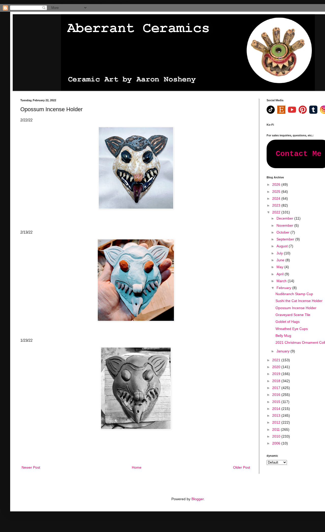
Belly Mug (283, 336)
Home (136, 467)
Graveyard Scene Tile (292, 315)
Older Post (241, 467)
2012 (276, 422)
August (283, 246)
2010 (276, 436)
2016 (276, 395)
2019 (276, 374)
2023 (276, 205)
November (285, 225)
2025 (276, 192)
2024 (276, 198)
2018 (276, 381)
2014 (276, 409)
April (281, 274)
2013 (276, 415)
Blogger (197, 499)
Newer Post (31, 467)
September (286, 239)
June (281, 260)
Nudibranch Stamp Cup (294, 294)
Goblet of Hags (287, 322)
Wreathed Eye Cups (291, 329)
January (283, 351)
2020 (276, 367)
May (280, 267)
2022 (276, 212)
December (285, 218)
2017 (276, 388)
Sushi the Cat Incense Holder (298, 301)
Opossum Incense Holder (295, 308)
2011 (276, 429)
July (280, 253)
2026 (276, 184)
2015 (276, 402)
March (282, 281)
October (283, 232)
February (284, 288)
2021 (276, 360)
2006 (276, 443)
